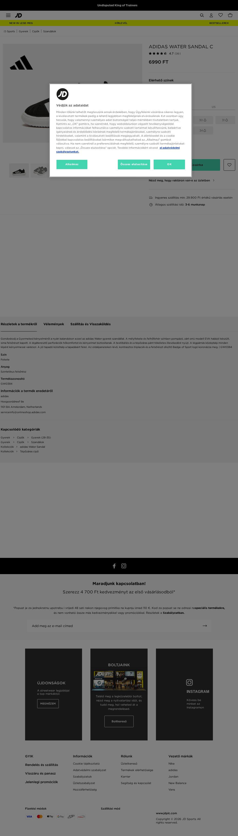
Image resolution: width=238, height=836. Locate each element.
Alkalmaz (72, 164)
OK (169, 164)
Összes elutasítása (134, 164)
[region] (120, 130)
